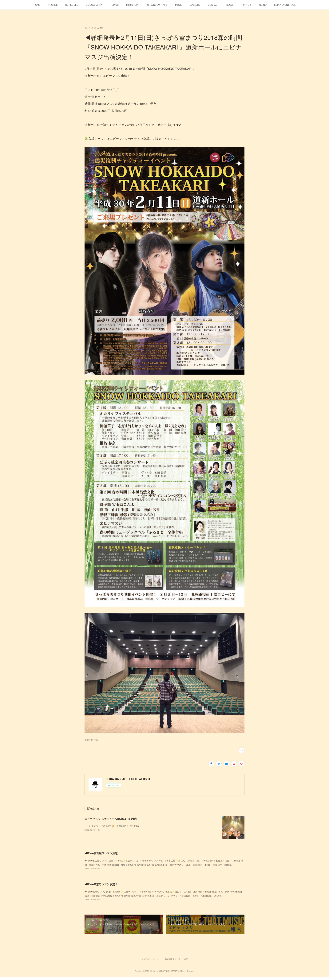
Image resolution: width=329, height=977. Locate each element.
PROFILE (53, 4)
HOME (37, 4)
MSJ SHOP (132, 4)
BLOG (229, 4)
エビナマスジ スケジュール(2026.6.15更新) (111, 819)
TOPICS (114, 4)
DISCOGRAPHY (94, 4)
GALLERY (195, 4)
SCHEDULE (71, 4)
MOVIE (178, 4)
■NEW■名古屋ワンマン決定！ (102, 853)
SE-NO (263, 4)
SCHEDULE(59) (91, 740)
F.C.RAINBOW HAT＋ (156, 4)
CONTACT (213, 4)
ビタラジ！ (246, 4)
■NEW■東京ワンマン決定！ (101, 884)
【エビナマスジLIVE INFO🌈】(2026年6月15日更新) (112, 826)
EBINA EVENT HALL (285, 4)
